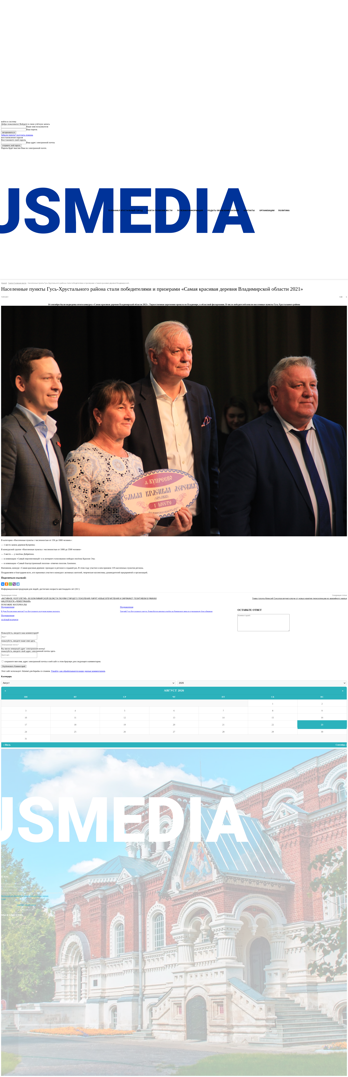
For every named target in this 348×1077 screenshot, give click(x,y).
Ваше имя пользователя (37, 126)
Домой (4, 283)
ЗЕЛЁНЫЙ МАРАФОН (9, 620)
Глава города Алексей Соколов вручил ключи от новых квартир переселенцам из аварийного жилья (299, 598)
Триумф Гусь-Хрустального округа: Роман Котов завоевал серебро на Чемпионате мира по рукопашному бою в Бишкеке (166, 611)
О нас (3, 899)
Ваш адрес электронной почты (40, 142)
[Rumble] (335, 152)
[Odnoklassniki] (345, 152)
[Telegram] (18, 584)
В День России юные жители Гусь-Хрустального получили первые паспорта (30, 611)
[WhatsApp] (10, 584)
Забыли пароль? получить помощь (17, 135)
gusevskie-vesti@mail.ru (26, 905)
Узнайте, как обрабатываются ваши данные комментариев (78, 671)
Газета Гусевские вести (17, 283)
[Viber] (14, 584)
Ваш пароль (31, 129)
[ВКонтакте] (2, 584)
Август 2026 (174, 690)
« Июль (6, 745)
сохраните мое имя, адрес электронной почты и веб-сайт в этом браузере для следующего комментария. (52, 661)
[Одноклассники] (6, 584)
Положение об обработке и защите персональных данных (24, 896)
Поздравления (7, 607)
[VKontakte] (340, 152)
